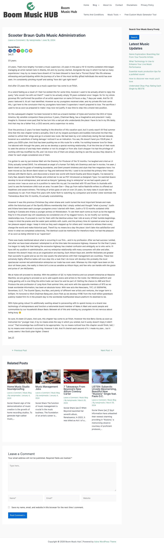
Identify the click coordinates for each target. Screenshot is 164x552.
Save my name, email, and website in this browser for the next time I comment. (47, 507)
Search (134, 37)
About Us (107, 5)
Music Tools (113, 14)
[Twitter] (26, 51)
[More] (30, 51)
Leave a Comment (16, 40)
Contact (119, 5)
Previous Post (19, 350)
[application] (98, 5)
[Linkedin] (14, 51)
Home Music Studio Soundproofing (18, 387)
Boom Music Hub (69, 9)
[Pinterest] (18, 51)
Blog (95, 5)
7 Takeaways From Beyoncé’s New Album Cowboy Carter (74, 390)
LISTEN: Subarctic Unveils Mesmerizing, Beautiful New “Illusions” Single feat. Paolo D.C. (104, 391)
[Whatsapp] (22, 51)
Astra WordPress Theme (105, 541)
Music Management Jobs (46, 387)
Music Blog (27, 393)
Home (86, 5)
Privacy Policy (147, 5)
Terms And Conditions (94, 14)
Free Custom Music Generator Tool (140, 14)
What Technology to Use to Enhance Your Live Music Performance (141, 64)
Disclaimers (132, 5)
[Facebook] (10, 51)
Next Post (106, 350)
